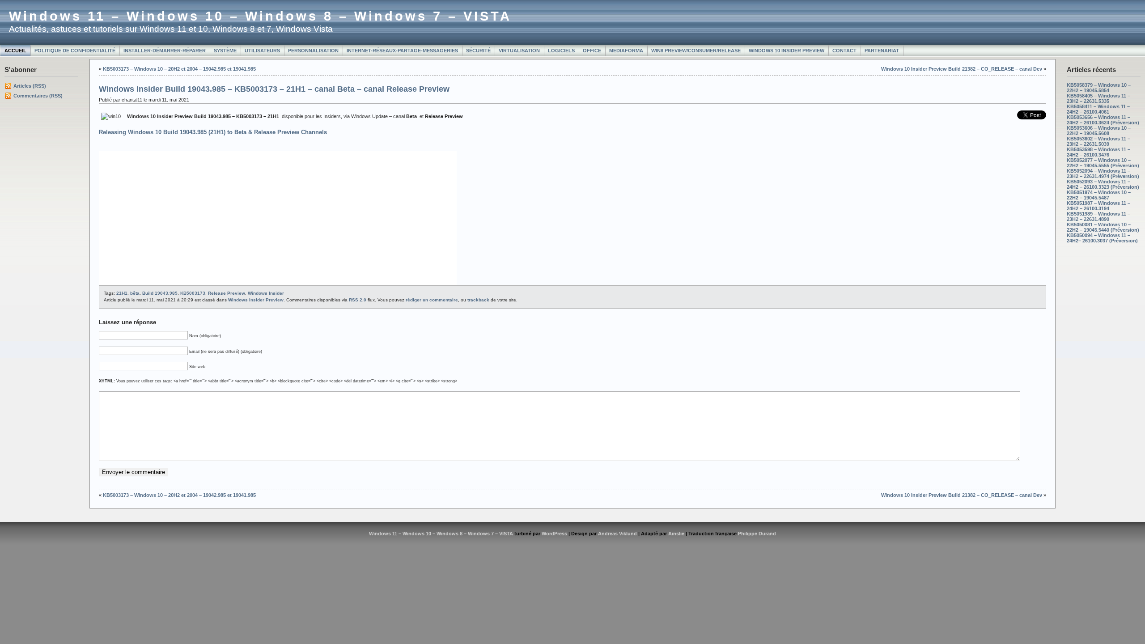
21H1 (121, 293)
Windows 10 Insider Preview (786, 50)
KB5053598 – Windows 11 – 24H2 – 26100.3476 (1098, 152)
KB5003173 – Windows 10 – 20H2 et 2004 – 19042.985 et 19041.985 (179, 69)
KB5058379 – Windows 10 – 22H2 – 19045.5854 (1099, 87)
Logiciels (561, 50)
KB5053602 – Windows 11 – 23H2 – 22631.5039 (1098, 141)
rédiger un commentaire (432, 299)
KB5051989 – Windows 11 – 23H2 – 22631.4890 (1098, 216)
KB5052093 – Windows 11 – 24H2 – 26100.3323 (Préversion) (1103, 184)
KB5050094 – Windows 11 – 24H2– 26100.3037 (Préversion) (1102, 238)
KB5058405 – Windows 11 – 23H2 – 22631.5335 (1098, 98)
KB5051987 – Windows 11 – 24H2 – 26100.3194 (1098, 205)
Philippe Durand (757, 533)
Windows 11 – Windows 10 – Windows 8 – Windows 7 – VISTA (260, 16)
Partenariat (882, 50)
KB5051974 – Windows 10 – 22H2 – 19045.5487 (1099, 195)
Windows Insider (266, 293)
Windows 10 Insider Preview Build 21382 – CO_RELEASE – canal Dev (961, 69)
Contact (844, 50)
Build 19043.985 (160, 293)
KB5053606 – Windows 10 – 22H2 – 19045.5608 (1099, 130)
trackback (478, 299)
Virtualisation (519, 50)
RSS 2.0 (357, 299)
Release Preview (226, 293)
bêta (135, 293)
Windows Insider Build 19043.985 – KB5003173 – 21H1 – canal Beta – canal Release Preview (274, 89)
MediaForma (626, 50)
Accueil (15, 50)
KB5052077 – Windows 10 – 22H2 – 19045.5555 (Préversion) (1103, 162)
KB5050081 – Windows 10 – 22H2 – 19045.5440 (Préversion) (1103, 227)
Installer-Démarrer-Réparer (164, 50)
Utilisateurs (262, 50)
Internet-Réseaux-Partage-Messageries (402, 50)
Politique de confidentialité (74, 50)
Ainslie (676, 533)
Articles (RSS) (29, 86)
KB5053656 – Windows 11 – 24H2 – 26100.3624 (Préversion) (1103, 119)
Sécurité (478, 50)
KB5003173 (192, 293)
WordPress (554, 533)
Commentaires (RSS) (38, 95)
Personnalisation (313, 50)
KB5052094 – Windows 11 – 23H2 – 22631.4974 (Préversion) (1103, 173)
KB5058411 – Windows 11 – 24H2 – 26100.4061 (1098, 109)
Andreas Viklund (617, 533)
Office (592, 50)
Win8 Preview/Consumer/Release (696, 50)
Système (225, 50)
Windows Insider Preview (256, 299)
